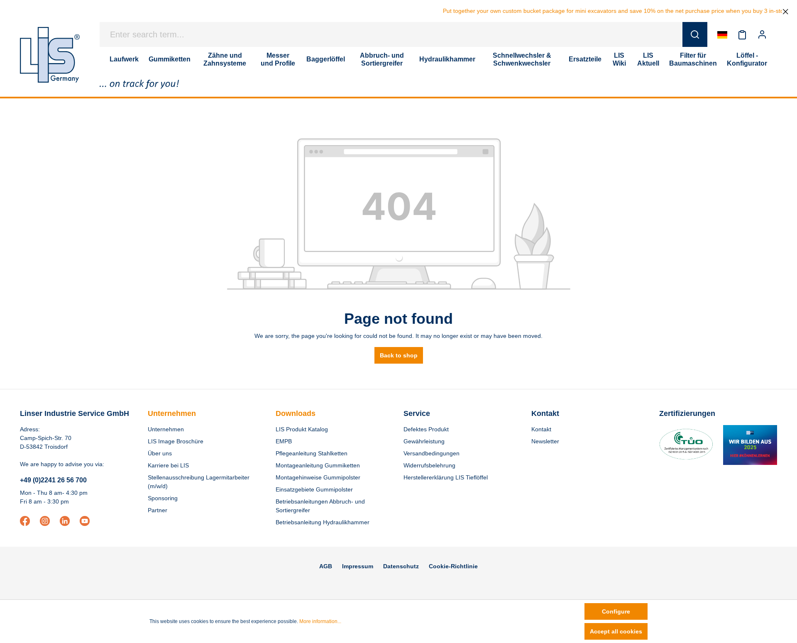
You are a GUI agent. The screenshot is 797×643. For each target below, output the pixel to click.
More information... (320, 621)
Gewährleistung (424, 441)
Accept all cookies (616, 631)
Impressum (357, 566)
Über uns (160, 453)
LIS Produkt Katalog (302, 429)
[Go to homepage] (50, 55)
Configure (616, 611)
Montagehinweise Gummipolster (318, 477)
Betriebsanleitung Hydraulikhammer (322, 522)
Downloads (295, 413)
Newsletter (545, 441)
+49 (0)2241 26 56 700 (53, 480)
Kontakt (541, 429)
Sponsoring (163, 498)
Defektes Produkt (426, 429)
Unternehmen (172, 413)
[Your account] (762, 34)
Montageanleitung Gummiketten (318, 465)
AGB (325, 566)
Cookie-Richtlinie (453, 566)
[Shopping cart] (777, 34)
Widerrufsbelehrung (429, 465)
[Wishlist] (742, 34)
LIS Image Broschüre (175, 441)
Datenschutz (401, 566)
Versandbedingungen (431, 453)
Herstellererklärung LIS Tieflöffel (445, 477)
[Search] (694, 34)
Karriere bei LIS (168, 465)
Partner (157, 510)
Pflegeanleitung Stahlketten (311, 453)
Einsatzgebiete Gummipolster (314, 489)
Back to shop (399, 355)
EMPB (284, 441)
